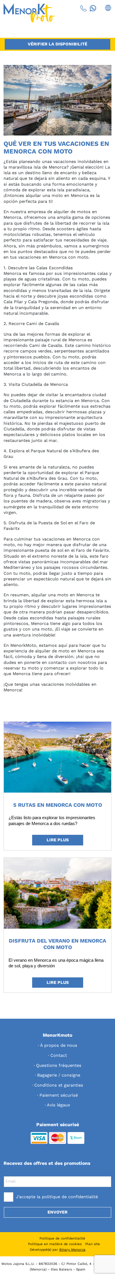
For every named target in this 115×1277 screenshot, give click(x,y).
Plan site (92, 1244)
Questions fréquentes (58, 1065)
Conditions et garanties (58, 1085)
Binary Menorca (72, 1249)
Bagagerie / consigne (58, 1075)
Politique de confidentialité (62, 1238)
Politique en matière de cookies (55, 1244)
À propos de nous (58, 1045)
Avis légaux (58, 1105)
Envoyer (57, 1212)
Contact (58, 1055)
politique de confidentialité (70, 1196)
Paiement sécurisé (59, 1095)
